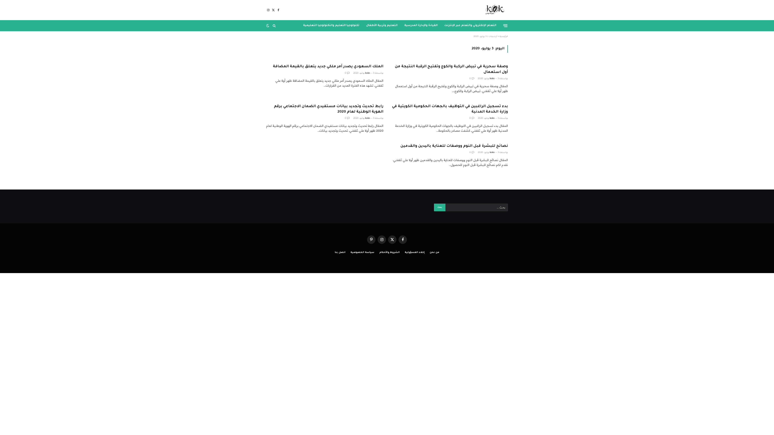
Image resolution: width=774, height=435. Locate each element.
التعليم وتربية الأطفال (381, 25)
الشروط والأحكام (389, 252)
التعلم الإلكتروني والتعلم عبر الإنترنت (470, 25)
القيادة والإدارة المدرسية (421, 25)
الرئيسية (504, 36)
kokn (492, 79)
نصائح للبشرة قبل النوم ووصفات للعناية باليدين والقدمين (454, 146)
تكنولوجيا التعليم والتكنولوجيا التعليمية (331, 25)
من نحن (434, 252)
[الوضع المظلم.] (268, 25)
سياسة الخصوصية (362, 252)
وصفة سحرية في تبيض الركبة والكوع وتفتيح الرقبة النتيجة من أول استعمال (451, 69)
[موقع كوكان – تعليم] (493, 10)
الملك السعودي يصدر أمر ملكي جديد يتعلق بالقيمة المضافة (328, 67)
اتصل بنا (340, 252)
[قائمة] (505, 25)
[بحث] (274, 25)
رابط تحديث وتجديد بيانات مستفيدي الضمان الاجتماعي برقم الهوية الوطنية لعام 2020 (328, 109)
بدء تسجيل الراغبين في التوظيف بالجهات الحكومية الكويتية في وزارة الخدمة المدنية (450, 109)
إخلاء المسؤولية (415, 252)
